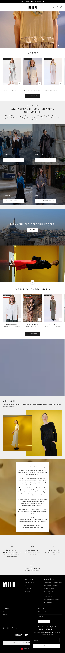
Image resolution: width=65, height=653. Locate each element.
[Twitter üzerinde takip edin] (8, 628)
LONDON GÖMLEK (12, 324)
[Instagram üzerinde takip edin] (12, 628)
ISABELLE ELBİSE (32, 324)
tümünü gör (32, 96)
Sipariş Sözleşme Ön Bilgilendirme (53, 582)
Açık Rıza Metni (48, 602)
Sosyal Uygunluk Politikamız (51, 599)
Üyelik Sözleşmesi (49, 591)
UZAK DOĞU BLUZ (32, 88)
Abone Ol (46, 645)
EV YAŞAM (28, 588)
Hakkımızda (6, 612)
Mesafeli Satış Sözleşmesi (51, 585)
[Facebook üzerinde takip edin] (3, 628)
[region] (32, 29)
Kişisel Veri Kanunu (49, 588)
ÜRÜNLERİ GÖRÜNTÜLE (13, 160)
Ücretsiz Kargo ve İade (50, 594)
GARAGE (27, 591)
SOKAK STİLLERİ (30, 582)
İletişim (5, 614)
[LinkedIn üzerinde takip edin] (17, 628)
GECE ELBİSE (53, 324)
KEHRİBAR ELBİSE (53, 88)
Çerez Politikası (48, 596)
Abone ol (44, 622)
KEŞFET (32, 229)
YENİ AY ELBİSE (12, 88)
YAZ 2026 (32, 39)
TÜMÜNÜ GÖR (32, 333)
